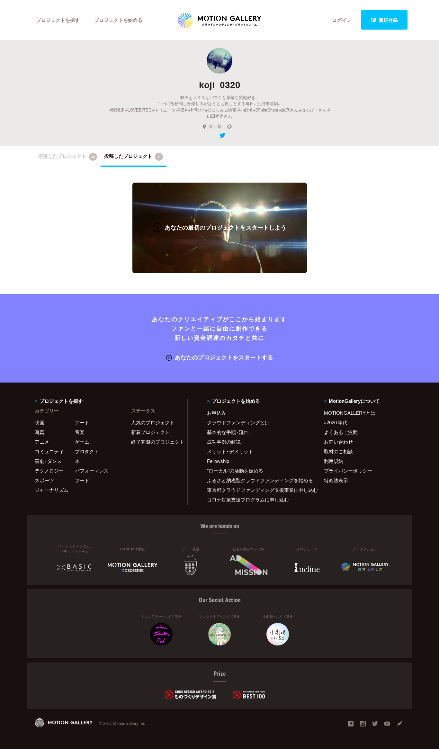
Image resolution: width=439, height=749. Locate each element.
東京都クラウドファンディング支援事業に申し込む (257, 489)
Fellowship (218, 461)
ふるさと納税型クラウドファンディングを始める (257, 480)
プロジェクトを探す (58, 19)
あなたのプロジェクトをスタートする (224, 357)
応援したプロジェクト (66, 155)
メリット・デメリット (230, 451)
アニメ (42, 441)
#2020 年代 (335, 422)
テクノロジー (49, 470)
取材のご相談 (338, 451)
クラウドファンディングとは (238, 422)
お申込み (216, 412)
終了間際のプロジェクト (155, 441)
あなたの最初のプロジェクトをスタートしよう (225, 227)
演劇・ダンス (48, 461)
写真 (39, 432)
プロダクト (87, 451)
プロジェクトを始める (118, 19)
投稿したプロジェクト (132, 155)
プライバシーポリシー (348, 470)
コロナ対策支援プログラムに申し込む (248, 499)
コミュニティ (49, 451)
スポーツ (44, 480)
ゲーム (82, 441)
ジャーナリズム (51, 489)
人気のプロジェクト (153, 422)
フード (82, 480)
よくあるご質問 (341, 432)
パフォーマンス (92, 470)
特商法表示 (336, 480)
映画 (39, 422)
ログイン (341, 19)
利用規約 (333, 461)
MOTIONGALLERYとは (349, 412)
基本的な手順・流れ (227, 432)
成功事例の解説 (224, 441)
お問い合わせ (338, 441)
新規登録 (388, 19)
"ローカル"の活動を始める (235, 470)
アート (82, 422)
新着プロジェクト (150, 432)
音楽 (80, 432)
